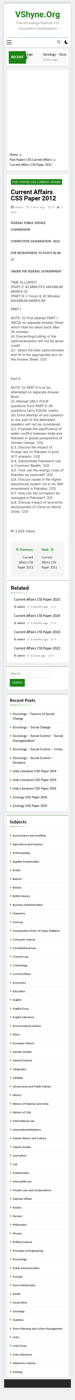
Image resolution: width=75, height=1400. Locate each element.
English (17, 1000)
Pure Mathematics (24, 1285)
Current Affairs (22, 974)
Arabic (17, 870)
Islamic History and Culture (29, 1138)
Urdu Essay (20, 1346)
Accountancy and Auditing (29, 835)
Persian (17, 1216)
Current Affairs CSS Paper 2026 (37, 616)
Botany (17, 887)
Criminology (20, 965)
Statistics (18, 1320)
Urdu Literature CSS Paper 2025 (34, 780)
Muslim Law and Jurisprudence (32, 1190)
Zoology (18, 1372)
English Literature (23, 1017)
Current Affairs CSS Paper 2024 (37, 632)
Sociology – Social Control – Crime (37, 749)
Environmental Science (27, 1026)
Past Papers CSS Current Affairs (36, 182)
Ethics (16, 1034)
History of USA (22, 1112)
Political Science (22, 1242)
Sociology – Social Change (31, 727)
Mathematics (21, 1173)
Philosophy (20, 1225)
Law (15, 1164)
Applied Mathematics (26, 861)
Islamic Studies (22, 1147)
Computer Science (24, 939)
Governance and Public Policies (32, 1086)
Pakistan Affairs (22, 1199)
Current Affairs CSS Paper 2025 (37, 599)
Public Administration (26, 1268)
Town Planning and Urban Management (37, 1328)
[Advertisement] (37, 112)
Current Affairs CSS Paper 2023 (37, 648)
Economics (19, 983)
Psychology (20, 1259)
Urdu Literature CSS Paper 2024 (34, 771)
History (17, 1095)
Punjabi (17, 1276)
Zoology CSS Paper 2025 (30, 806)
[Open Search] (58, 42)
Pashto (17, 1207)
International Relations (27, 1130)
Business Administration (28, 905)
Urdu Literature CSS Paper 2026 (34, 788)
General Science (22, 1060)
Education (19, 991)
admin (19, 207)
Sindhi (16, 1294)
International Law (24, 1121)
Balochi (17, 879)
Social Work (20, 1302)
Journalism (19, 1155)
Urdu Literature (22, 1354)
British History (21, 896)
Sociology (19, 1311)
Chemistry (19, 913)
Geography (19, 1069)
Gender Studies (22, 1052)
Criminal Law (21, 956)
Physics (17, 1233)
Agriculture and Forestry (28, 844)
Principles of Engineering (28, 1251)
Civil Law (18, 922)
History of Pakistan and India (31, 1104)
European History (23, 1043)
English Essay (21, 1008)
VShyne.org (37, 14)
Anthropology (21, 853)
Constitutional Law (24, 948)
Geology (18, 1078)
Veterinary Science (24, 1363)
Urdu (16, 1337)
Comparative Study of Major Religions (36, 931)
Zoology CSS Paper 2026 (30, 797)
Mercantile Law (22, 1181)
